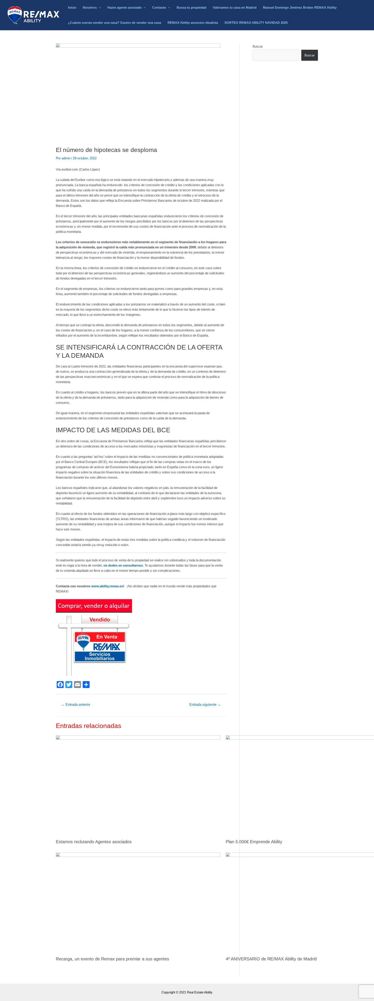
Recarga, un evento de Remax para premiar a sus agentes (112, 958)
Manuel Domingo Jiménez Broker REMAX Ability (300, 7)
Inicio (72, 7)
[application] (99, 7)
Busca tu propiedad (191, 7)
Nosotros (90, 7)
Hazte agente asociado (124, 7)
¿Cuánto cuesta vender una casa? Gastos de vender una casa (114, 22)
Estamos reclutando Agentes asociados (94, 841)
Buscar (258, 46)
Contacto (159, 7)
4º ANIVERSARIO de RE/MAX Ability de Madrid (271, 958)
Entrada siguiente (205, 704)
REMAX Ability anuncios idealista (193, 22)
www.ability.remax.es (107, 586)
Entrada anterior (75, 704)
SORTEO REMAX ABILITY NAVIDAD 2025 (256, 22)
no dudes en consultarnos (123, 565)
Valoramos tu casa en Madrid (234, 7)
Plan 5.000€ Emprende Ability (254, 841)
